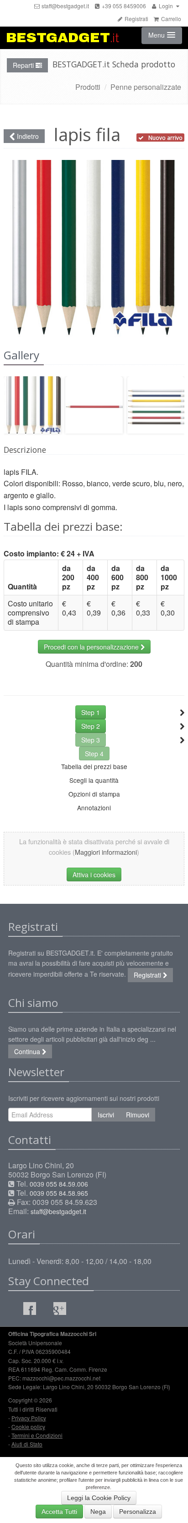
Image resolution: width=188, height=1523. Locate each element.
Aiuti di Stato (26, 1444)
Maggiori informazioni (106, 852)
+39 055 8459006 (123, 6)
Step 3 (90, 739)
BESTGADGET (62, 37)
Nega (98, 1511)
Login (165, 6)
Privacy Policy (28, 1418)
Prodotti (87, 87)
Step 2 (90, 726)
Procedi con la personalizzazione (92, 646)
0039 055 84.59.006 (59, 1183)
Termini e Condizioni (37, 1435)
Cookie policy (28, 1426)
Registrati (135, 18)
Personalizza (137, 1511)
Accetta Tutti (59, 1511)
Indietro (27, 136)
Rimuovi (137, 1114)
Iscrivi (106, 1114)
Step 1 (90, 712)
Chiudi (148, 190)
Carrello (170, 18)
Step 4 (94, 753)
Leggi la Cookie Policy (99, 1497)
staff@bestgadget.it (64, 6)
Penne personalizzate (145, 87)
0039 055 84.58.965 (59, 1193)
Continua (28, 1051)
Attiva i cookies (94, 874)
